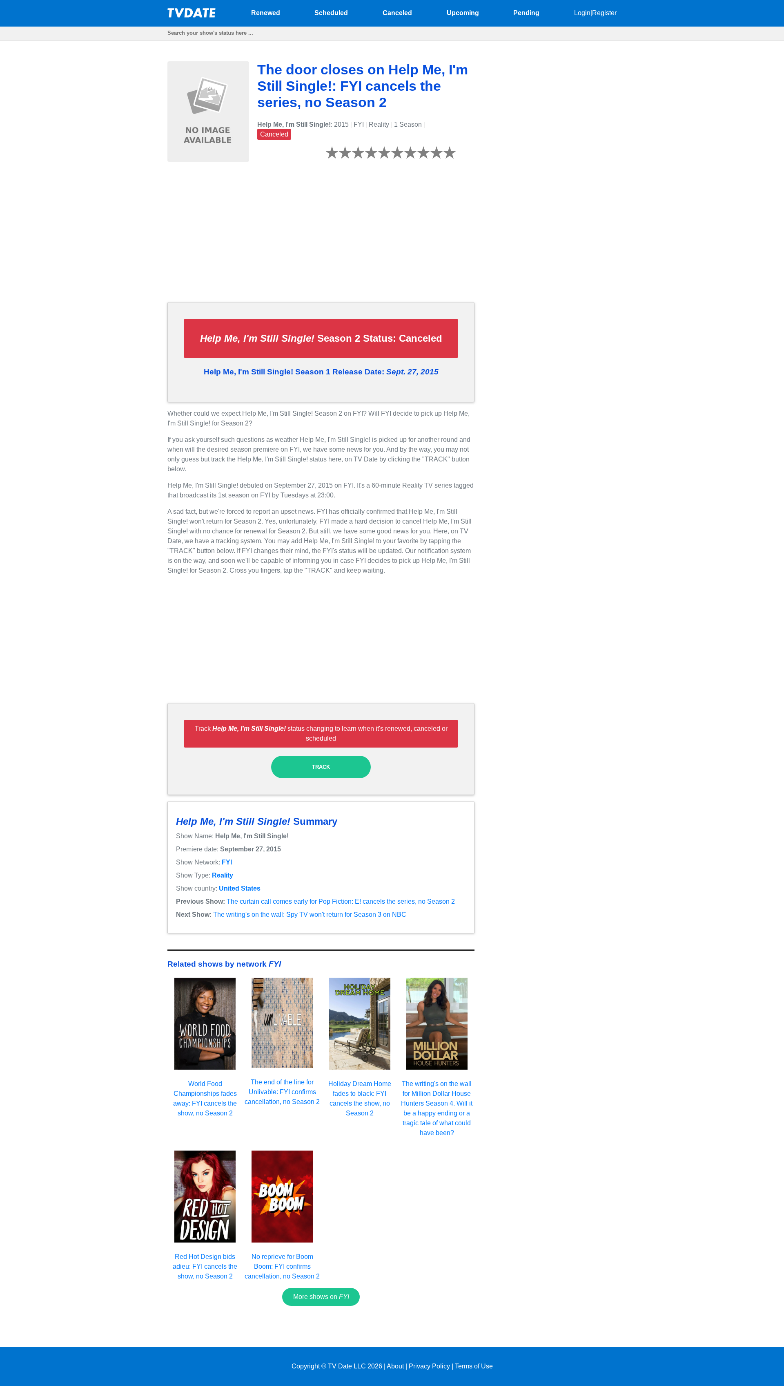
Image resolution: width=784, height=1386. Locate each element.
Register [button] (604, 12)
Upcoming (463, 12)
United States (240, 888)
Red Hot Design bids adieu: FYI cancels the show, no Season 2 (205, 1266)
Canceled (397, 12)
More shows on (321, 1296)
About (395, 1366)
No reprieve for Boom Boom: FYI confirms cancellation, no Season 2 (282, 1266)
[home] (191, 15)
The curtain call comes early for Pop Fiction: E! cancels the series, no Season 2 (341, 901)
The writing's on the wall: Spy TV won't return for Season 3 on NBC (309, 914)
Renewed (265, 12)
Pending (526, 12)
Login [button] (582, 12)
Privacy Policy (429, 1366)
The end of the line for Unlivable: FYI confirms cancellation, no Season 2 (282, 1092)
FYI (227, 862)
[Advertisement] (320, 238)
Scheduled (331, 12)
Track (321, 767)
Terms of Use (474, 1366)
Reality (222, 875)
